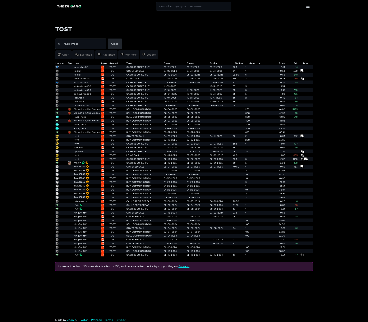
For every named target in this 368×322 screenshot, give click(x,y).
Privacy (121, 320)
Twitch (84, 320)
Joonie (71, 320)
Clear (114, 44)
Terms (108, 320)
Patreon (183, 266)
